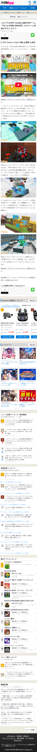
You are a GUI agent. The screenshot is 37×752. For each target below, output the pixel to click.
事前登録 (12, 17)
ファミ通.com (29, 738)
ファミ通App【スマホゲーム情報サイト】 (13, 12)
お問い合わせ (11, 736)
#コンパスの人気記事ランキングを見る (11, 482)
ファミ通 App (7, 3)
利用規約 (19, 736)
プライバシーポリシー (9, 738)
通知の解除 (20, 738)
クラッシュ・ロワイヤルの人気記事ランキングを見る (15, 512)
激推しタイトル (22, 17)
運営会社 (26, 736)
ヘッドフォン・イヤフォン (10, 305)
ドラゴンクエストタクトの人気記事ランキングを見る (15, 553)
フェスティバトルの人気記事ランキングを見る (13, 504)
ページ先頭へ (31, 730)
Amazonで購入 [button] (7, 337)
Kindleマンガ (26, 305)
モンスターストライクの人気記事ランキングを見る (15, 542)
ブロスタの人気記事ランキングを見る (11, 532)
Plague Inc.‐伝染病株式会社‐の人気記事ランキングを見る (15, 521)
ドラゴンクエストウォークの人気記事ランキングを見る (16, 493)
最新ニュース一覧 (32, 12)
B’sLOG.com (18, 740)
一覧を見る (32, 300)
